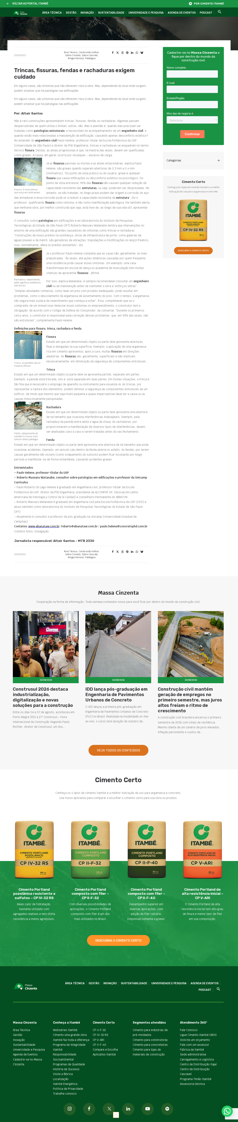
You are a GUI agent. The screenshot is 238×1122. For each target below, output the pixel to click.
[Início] (208, 3)
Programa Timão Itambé (195, 1079)
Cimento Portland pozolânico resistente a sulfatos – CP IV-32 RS (34, 893)
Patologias (90, 58)
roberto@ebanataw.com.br (79, 526)
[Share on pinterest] (127, 53)
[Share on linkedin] (132, 53)
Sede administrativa (193, 1054)
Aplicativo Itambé (104, 1054)
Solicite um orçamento (195, 1040)
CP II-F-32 (99, 1030)
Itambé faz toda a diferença (71, 1040)
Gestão (71, 12)
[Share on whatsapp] (137, 53)
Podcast (206, 12)
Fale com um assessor (194, 1045)
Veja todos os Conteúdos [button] (118, 750)
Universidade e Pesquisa (146, 12)
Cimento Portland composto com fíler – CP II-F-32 (90, 893)
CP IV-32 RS (100, 1035)
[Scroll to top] (116, 1114)
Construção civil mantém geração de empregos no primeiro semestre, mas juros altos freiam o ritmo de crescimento (190, 700)
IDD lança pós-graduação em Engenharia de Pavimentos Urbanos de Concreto (116, 695)
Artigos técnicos (76, 58)
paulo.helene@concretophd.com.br (123, 526)
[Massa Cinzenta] (20, 13)
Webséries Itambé (65, 1030)
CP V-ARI (98, 1040)
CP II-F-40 (99, 1045)
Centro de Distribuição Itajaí (198, 1064)
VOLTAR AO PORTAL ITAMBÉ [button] (30, 3)
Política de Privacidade (68, 1088)
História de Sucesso (66, 1069)
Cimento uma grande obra (70, 1035)
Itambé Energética (65, 1084)
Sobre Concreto (90, 55)
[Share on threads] (122, 53)
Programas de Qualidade (69, 1064)
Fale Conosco (188, 1030)
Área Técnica (52, 12)
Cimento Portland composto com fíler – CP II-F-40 (146, 893)
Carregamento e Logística (197, 1059)
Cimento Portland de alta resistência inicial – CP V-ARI (202, 893)
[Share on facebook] (112, 53)
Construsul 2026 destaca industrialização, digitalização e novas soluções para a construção (43, 697)
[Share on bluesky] (141, 53)
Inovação (87, 12)
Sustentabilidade (111, 12)
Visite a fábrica (63, 1074)
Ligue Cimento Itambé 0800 (198, 1035)
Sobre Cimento (73, 55)
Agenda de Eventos (182, 12)
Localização (60, 1079)
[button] (8, 4)
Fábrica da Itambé (192, 1049)
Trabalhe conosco (65, 1093)
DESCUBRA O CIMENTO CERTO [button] (193, 250)
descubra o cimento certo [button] (118, 940)
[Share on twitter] (117, 53)
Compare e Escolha (105, 1049)
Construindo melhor (89, 52)
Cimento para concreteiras (150, 1045)
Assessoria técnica (192, 1084)
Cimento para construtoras (150, 1040)
